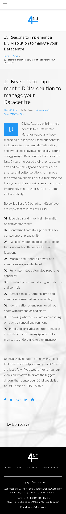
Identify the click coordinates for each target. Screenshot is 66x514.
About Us (32, 467)
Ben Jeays (28, 110)
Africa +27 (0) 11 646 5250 (45, 501)
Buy (19, 467)
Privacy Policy (52, 467)
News (15, 56)
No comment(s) (43, 110)
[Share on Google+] (18, 399)
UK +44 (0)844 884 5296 (37, 498)
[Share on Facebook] (5, 399)
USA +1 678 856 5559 (18, 501)
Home (6, 56)
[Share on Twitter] (11, 399)
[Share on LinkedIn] (26, 399)
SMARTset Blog (17, 114)
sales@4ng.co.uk (37, 507)
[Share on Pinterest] (32, 399)
